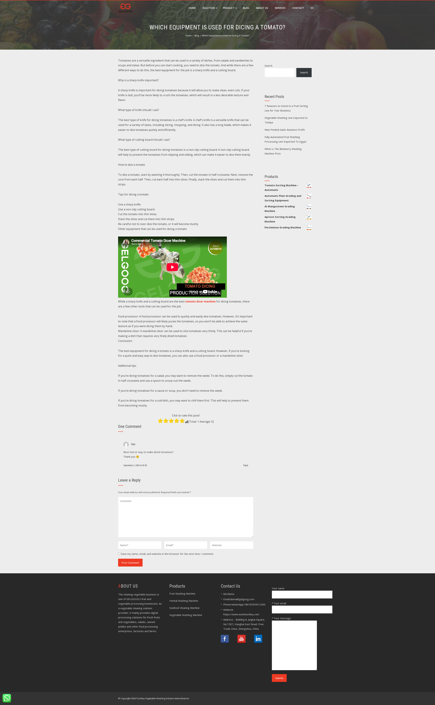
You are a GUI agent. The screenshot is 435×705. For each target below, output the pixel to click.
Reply (245, 465)
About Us (262, 8)
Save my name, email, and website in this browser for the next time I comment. (167, 553)
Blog (246, 8)
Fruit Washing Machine (182, 593)
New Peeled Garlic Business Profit (285, 129)
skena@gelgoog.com (242, 599)
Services (280, 8)
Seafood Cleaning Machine (184, 608)
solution (209, 8)
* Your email (279, 603)
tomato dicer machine (200, 301)
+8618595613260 (254, 604)
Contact (298, 8)
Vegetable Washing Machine (185, 615)
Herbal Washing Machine (183, 600)
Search (268, 65)
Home (192, 8)
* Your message (281, 618)
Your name (278, 588)
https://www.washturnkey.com (241, 614)
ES (312, 8)
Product (228, 8)
